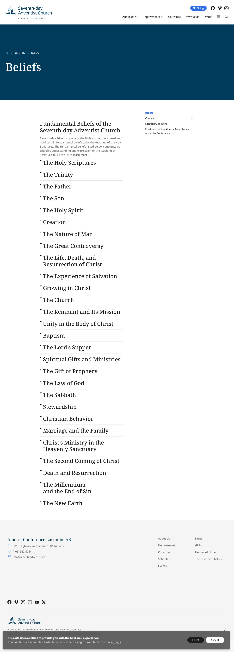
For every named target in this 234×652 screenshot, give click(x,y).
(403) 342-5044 (22, 551)
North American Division (40, 629)
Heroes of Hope (205, 552)
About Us (128, 17)
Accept (215, 639)
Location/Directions (156, 123)
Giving (200, 8)
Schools (163, 559)
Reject (195, 639)
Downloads (192, 17)
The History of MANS (208, 559)
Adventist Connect (70, 629)
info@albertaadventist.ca (29, 557)
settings (116, 642)
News (198, 538)
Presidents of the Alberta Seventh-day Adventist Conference (167, 131)
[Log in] (225, 629)
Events (207, 17)
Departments (151, 17)
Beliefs (149, 112)
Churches (174, 17)
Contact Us (151, 118)
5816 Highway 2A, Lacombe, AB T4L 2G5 (38, 546)
